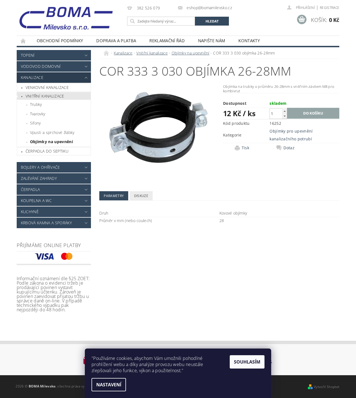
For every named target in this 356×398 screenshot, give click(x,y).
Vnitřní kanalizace (45, 96)
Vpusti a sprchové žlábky (52, 132)
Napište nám (211, 40)
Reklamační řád (166, 40)
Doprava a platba (116, 40)
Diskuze (141, 195)
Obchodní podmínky (60, 40)
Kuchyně (30, 211)
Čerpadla (30, 189)
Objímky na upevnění (51, 141)
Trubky (36, 104)
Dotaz (289, 147)
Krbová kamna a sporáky (46, 222)
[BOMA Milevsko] (66, 16)
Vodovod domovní (41, 66)
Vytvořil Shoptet (326, 386)
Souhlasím (247, 362)
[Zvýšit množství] (284, 111)
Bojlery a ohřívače (40, 167)
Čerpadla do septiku (47, 151)
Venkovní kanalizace (47, 87)
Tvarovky (37, 113)
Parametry (114, 195)
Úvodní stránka (23, 41)
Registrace (329, 7)
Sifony (35, 123)
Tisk (245, 147)
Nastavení (108, 385)
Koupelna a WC (36, 200)
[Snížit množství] (284, 116)
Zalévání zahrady (39, 178)
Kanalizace (32, 77)
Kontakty (249, 40)
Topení (28, 55)
